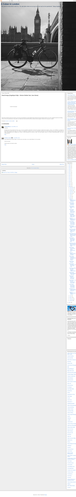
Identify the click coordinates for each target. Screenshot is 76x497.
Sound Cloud (69, 450)
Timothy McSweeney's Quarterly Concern (71, 480)
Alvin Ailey (69, 361)
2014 (70, 176)
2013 (70, 178)
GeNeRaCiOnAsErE (70, 403)
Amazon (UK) (69, 363)
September (72, 191)
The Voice (69, 477)
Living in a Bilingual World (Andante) (72, 200)
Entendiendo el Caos (71, 394)
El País (68, 392)
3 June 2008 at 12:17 (14, 126)
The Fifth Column (70, 462)
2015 (70, 175)
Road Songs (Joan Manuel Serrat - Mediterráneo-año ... (72, 249)
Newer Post (4, 164)
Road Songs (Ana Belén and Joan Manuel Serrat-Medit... (72, 244)
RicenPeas (69, 434)
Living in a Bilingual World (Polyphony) (72, 219)
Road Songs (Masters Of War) (71, 207)
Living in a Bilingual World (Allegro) (72, 293)
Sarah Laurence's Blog (71, 438)
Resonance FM (70, 432)
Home (33, 164)
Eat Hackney (69, 390)
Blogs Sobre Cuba (70, 370)
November (71, 188)
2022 (70, 164)
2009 (70, 184)
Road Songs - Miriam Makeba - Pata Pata (72, 273)
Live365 (68, 419)
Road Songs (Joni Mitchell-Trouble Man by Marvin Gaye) (72, 235)
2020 (70, 167)
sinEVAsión (69, 445)
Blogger (45, 494)
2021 (70, 166)
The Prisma (69, 475)
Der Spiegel (69, 387)
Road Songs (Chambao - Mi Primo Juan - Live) (72, 265)
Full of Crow (69, 399)
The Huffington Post (70, 466)
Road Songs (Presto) (71, 262)
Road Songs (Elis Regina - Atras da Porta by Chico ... (72, 230)
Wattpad (68, 483)
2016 (70, 173)
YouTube (69, 487)
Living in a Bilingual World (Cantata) (72, 253)
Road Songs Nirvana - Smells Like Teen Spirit (71, 277)
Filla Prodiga (69, 396)
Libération (69, 418)
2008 (70, 186)
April (70, 295)
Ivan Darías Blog (70, 410)
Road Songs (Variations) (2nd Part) (71, 203)
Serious (68, 441)
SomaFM (69, 447)
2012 (70, 179)
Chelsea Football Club (71, 376)
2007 (70, 302)
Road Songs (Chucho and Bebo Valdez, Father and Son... (72, 239)
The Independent (70, 468)
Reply (5, 134)
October (71, 190)
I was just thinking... (70, 407)
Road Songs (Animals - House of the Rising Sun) (72, 211)
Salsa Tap (69, 436)
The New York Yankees (71, 470)
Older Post (62, 164)
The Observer (69, 473)
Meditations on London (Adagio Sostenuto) (72, 289)
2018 (70, 170)
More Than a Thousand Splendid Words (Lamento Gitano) (72, 258)
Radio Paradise (70, 430)
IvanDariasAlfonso (7, 126)
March (71, 297)
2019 (70, 169)
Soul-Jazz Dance (70, 449)
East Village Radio (70, 388)
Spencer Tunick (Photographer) (70, 453)
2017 (70, 172)
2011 (70, 181)
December (71, 187)
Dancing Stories (70, 385)
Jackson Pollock (70, 412)
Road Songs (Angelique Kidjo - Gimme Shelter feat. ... (72, 215)
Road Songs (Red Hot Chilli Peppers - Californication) (72, 269)
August (71, 193)
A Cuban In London (10, 4)
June (71, 196)
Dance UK (69, 383)
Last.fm (68, 416)
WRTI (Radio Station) (71, 485)
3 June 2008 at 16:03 (16, 137)
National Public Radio (71, 427)
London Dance (70, 421)
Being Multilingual (70, 368)
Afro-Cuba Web (70, 357)
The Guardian (69, 464)
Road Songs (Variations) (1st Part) (72, 226)
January (71, 300)
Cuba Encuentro (70, 379)
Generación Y (69, 401)
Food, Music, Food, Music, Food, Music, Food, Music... (72, 223)
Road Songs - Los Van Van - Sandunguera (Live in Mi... (72, 281)
